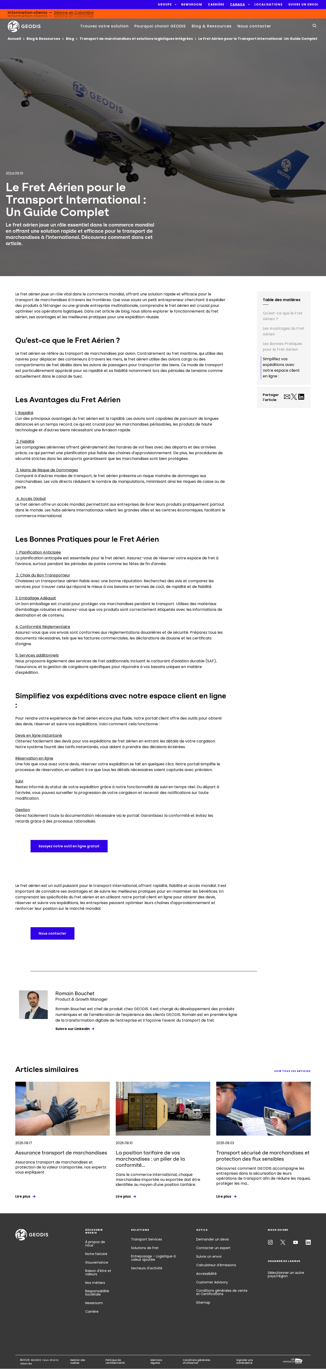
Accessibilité (206, 1273)
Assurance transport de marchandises (61, 1152)
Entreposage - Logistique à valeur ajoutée (153, 1258)
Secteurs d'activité (146, 1268)
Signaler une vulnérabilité (244, 1361)
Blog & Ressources (212, 26)
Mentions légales (156, 1361)
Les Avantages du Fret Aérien (283, 331)
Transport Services (146, 1239)
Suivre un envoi (208, 1256)
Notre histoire (96, 1254)
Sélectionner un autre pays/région (286, 1274)
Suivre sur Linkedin (72, 1028)
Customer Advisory (212, 1282)
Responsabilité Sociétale (97, 1292)
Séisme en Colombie (74, 13)
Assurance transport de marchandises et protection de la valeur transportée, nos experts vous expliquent (60, 1167)
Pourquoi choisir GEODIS (160, 26)
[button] (165, 4)
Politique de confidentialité (115, 1361)
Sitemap (203, 1302)
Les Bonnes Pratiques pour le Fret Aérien (282, 346)
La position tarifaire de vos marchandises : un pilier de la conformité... (150, 1159)
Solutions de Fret (145, 1248)
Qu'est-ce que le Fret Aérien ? (283, 316)
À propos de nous (95, 1243)
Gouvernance (96, 1262)
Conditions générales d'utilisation (196, 1361)
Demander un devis (212, 1239)
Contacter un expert (213, 1248)
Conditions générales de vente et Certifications (221, 1292)
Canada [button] (237, 4)
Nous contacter (254, 26)
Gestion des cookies (77, 1361)
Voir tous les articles (292, 1071)
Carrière (92, 1311)
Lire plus (22, 1196)
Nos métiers (95, 1282)
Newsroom (94, 1303)
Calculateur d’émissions (216, 1265)
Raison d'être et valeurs (98, 1272)
